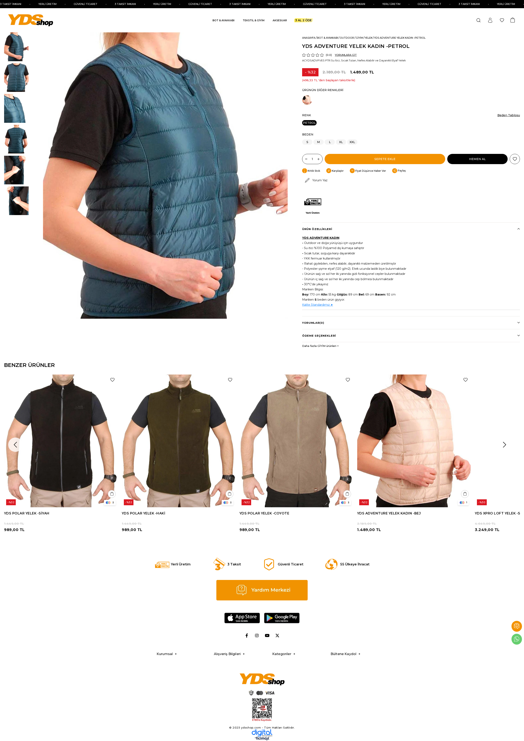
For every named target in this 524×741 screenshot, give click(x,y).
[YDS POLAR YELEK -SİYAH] (61, 440)
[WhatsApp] (517, 639)
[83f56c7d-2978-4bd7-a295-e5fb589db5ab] (262, 710)
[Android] (282, 618)
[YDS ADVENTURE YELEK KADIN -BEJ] (307, 100)
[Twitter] (277, 635)
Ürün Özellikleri (317, 229)
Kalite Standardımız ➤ (317, 305)
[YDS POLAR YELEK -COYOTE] (296, 440)
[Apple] (242, 618)
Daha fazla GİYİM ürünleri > (320, 345)
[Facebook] (247, 635)
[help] (262, 590)
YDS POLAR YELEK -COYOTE (264, 513)
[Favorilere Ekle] (515, 159)
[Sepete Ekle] (112, 494)
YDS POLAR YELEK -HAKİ (143, 513)
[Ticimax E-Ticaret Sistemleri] (262, 739)
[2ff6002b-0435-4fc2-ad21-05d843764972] (261, 693)
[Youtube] (267, 635)
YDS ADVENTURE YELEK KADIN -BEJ (389, 513)
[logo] (262, 679)
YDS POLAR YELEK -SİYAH (27, 513)
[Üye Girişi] (490, 20)
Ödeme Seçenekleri (319, 335)
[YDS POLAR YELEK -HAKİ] (178, 440)
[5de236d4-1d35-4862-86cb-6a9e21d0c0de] (262, 733)
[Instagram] (257, 635)
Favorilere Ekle (112, 380)
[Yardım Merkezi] (517, 626)
